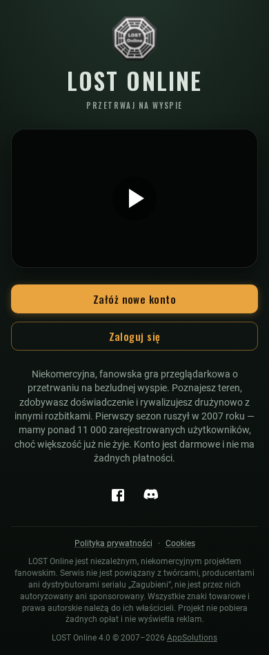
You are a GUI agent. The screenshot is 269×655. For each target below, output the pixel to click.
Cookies (180, 543)
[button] (134, 198)
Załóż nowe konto (134, 298)
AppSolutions (192, 638)
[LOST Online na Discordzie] (151, 495)
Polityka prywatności (113, 543)
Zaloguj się (135, 336)
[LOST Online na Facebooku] (118, 495)
